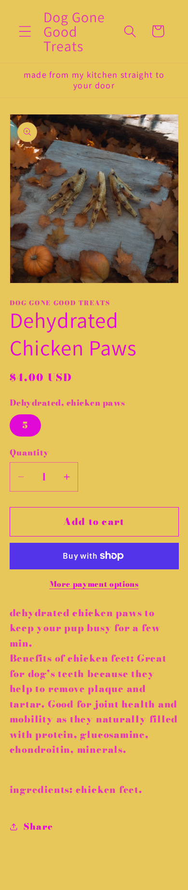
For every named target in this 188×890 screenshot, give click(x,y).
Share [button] (38, 826)
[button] (25, 31)
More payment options (94, 584)
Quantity (29, 452)
